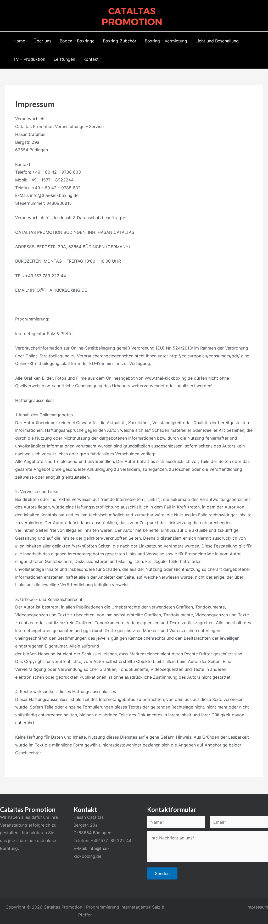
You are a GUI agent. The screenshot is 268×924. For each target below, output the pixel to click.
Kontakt (91, 59)
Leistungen (64, 59)
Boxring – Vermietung (166, 40)
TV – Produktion (29, 59)
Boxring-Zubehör (119, 40)
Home (19, 40)
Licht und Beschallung (217, 40)
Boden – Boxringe (77, 40)
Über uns (42, 40)
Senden (162, 873)
